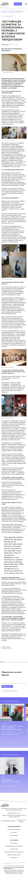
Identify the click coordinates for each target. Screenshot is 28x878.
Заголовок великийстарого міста (11, 780)
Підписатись (7, 686)
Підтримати (18, 4)
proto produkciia (14, 835)
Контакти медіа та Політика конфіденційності (13, 867)
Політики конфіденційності (11, 691)
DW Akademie (14, 857)
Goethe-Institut (14, 849)
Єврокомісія (14, 843)
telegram (8, 821)
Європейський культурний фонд (14, 846)
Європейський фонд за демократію (14, 852)
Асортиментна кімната (14, 829)
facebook (3, 821)
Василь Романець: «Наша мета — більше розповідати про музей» (12, 728)
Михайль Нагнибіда (6, 786)
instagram (12, 821)
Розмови (4, 11)
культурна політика (15, 11)
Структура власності (8, 868)
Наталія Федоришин (7, 734)
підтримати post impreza (21, 820)
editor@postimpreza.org (14, 813)
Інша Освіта (14, 832)
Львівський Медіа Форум (14, 854)
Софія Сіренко (5, 44)
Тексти (4, 777)
